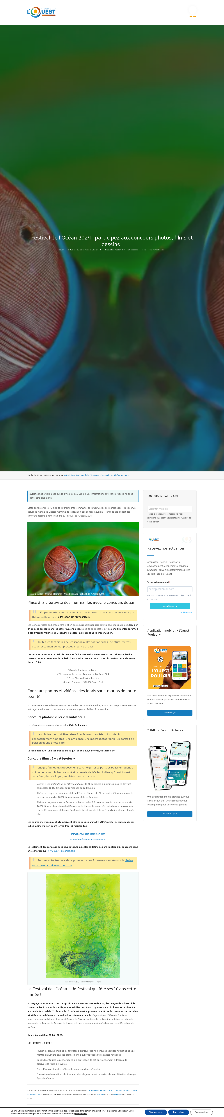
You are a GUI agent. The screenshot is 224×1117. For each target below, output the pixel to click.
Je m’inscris (170, 606)
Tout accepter (155, 1112)
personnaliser (80, 1113)
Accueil (61, 250)
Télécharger (170, 712)
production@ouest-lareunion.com (87, 839)
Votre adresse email (158, 582)
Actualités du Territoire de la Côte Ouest (84, 250)
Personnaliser (201, 1112)
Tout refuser (179, 1112)
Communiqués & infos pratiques (114, 475)
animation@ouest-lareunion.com (88, 834)
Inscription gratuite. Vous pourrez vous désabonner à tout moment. (169, 597)
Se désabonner (186, 612)
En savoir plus (170, 813)
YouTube (100, 1094)
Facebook (117, 1094)
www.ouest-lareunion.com (61, 851)
